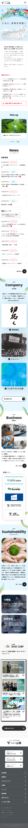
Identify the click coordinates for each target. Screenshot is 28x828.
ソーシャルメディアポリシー (7, 815)
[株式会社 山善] (5, 3)
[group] (14, 128)
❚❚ (17, 141)
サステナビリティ (6, 781)
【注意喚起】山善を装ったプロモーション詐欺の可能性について (14, 85)
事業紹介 (3, 777)
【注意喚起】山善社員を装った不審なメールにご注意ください (14, 90)
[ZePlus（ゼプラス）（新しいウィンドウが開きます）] (14, 497)
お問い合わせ (5, 797)
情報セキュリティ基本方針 (7, 812)
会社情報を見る (8, 399)
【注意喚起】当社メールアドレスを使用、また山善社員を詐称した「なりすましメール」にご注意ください (14, 96)
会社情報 (3, 773)
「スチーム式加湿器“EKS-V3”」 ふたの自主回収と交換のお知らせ (14, 80)
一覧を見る (19, 271)
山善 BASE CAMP (9, 728)
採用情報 (3, 793)
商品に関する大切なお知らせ (13, 103)
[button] (9, 141)
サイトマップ (4, 817)
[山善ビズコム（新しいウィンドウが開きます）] (14, 514)
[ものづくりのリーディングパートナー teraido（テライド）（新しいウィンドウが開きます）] (14, 489)
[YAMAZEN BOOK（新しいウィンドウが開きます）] (14, 505)
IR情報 (3, 785)
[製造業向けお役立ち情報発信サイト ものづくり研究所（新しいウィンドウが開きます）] (14, 480)
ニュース (3, 789)
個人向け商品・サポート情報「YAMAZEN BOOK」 (10, 215)
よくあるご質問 (5, 802)
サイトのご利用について (6, 808)
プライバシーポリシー (6, 810)
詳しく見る (19, 466)
